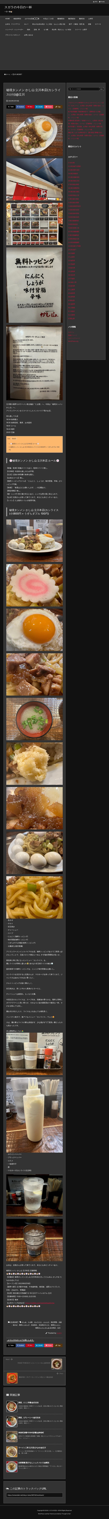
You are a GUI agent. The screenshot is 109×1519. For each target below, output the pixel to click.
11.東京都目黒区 (73, 199)
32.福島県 (71, 260)
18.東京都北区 (73, 224)
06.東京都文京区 (73, 181)
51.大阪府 (71, 311)
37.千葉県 (71, 279)
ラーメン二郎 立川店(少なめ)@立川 (32, 1448)
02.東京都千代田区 (74, 166)
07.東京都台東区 (73, 184)
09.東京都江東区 (73, 192)
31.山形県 (71, 257)
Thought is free (66, 1514)
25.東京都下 (18, 74)
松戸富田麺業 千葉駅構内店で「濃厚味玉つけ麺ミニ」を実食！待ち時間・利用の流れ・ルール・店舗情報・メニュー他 (86, 114)
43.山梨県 (71, 289)
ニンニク (46, 1322)
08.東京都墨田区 (73, 188)
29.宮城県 (71, 253)
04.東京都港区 (73, 173)
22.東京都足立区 (73, 239)
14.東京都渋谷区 (73, 210)
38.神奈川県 (72, 282)
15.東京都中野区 (73, 213)
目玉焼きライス (44, 1325)
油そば (15, 1325)
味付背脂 (54, 1322)
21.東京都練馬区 (73, 235)
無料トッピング (24, 1325)
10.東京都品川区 (73, 195)
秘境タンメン (55, 1325)
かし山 (24, 1322)
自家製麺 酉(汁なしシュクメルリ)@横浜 (33, 1463)
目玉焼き (34, 1325)
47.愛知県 (71, 300)
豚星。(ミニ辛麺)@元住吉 (28, 1402)
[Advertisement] (54, 54)
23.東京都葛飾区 (73, 242)
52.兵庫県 (71, 315)
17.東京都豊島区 (73, 221)
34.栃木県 (71, 268)
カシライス (38, 1322)
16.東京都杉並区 (73, 217)
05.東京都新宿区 (73, 177)
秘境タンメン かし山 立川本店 (45, 1328)
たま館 (30, 1322)
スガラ (59, 1333)
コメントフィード (74, 338)
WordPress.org (73, 341)
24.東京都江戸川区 (74, 246)
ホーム (8, 74)
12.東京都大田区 (73, 202)
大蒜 (60, 1322)
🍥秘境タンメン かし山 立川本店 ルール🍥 (24, 444)
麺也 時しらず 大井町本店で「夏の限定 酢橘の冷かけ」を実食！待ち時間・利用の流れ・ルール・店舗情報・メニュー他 (86, 135)
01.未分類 (71, 163)
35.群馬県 (71, 271)
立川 (58, 1328)
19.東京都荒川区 (73, 228)
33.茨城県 (71, 264)
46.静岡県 (71, 297)
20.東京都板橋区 (73, 231)
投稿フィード (72, 335)
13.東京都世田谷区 (74, 206)
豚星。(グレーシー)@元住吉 (29, 1417)
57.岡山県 (71, 318)
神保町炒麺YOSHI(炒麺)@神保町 (31, 1432)
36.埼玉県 (71, 275)
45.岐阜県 (71, 293)
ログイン (71, 332)
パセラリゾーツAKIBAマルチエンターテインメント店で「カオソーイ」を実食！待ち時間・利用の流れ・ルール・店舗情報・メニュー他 (86, 105)
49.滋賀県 (71, 304)
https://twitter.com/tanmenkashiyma (39, 1303)
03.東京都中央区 (73, 170)
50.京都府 (71, 308)
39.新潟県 (71, 286)
